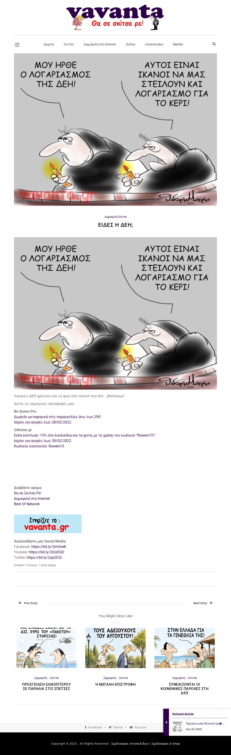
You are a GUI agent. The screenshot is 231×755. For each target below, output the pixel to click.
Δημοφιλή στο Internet (32, 498)
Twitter (118, 727)
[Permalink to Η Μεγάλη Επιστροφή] (115, 667)
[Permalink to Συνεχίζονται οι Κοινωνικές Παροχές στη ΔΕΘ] (184, 667)
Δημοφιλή (110, 216)
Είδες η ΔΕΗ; (115, 225)
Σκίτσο (122, 216)
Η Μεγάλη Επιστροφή (115, 684)
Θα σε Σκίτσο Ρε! (28, 493)
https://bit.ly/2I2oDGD (46, 552)
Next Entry (200, 603)
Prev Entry (31, 603)
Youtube (140, 727)
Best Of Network (27, 504)
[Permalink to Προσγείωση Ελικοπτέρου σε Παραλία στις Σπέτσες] (46, 667)
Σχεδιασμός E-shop (166, 743)
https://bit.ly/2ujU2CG (44, 557)
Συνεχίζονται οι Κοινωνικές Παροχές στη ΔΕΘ (184, 688)
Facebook (95, 727)
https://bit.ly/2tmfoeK (48, 547)
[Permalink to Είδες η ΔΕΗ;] (115, 204)
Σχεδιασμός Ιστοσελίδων (130, 743)
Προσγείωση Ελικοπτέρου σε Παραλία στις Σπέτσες (46, 686)
